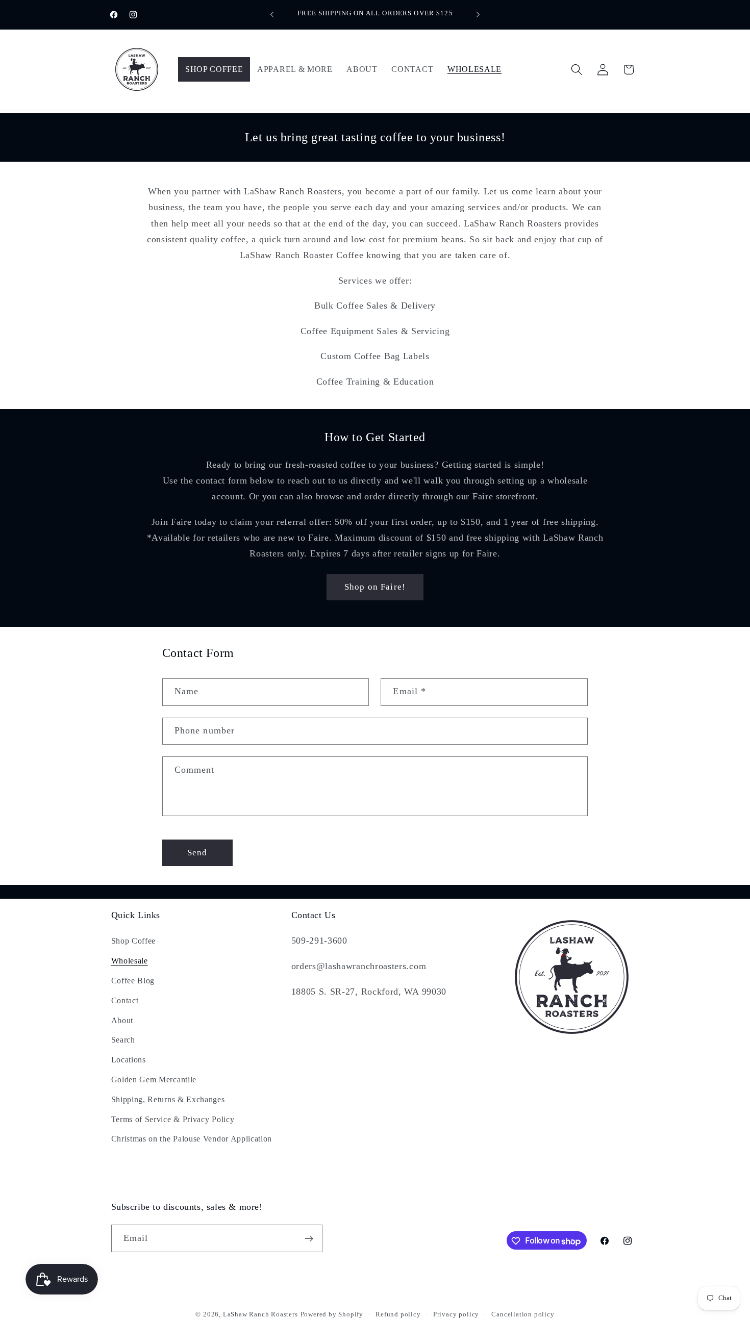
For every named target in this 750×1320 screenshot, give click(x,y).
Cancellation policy (522, 1314)
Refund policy (398, 1314)
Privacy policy (456, 1314)
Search (123, 1039)
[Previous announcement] (272, 15)
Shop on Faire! (375, 587)
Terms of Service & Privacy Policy (173, 1118)
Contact (125, 1000)
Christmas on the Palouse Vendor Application (191, 1138)
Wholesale (129, 960)
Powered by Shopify (332, 1314)
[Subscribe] (309, 1239)
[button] (577, 70)
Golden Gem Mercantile (154, 1079)
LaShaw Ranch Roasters (260, 1314)
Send (197, 853)
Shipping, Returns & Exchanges (168, 1099)
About (122, 1020)
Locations (128, 1059)
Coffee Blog (133, 980)
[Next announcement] (478, 15)
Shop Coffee (133, 940)
